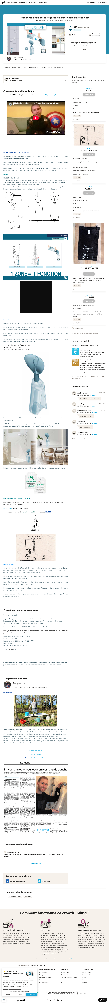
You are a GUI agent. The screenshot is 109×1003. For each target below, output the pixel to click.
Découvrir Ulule (86, 972)
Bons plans (42, 975)
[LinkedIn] (58, 1000)
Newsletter (85, 982)
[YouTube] (61, 1000)
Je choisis (19, 994)
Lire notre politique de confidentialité (12, 989)
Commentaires (59, 68)
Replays (41, 985)
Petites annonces (44, 982)
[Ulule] (29, 1000)
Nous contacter (86, 975)
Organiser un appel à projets (69, 977)
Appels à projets (65, 972)
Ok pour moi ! (31, 994)
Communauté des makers (47, 969)
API (62, 982)
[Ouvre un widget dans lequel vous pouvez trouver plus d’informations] (102, 1000)
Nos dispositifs (65, 980)
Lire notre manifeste (85, 993)
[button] (4, 1000)
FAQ (25, 68)
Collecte (7, 68)
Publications (33, 68)
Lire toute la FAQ (35, 864)
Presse (84, 980)
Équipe (84, 977)
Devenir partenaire (66, 975)
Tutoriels (41, 980)
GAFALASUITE (8, 508)
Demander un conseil (45, 977)
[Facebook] (47, 1000)
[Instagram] (54, 1000)
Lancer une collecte (12, 2)
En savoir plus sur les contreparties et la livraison (85, 333)
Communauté (23, 2)
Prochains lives (43, 972)
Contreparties (16, 68)
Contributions (46, 68)
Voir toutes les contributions (79, 439)
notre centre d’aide (67, 959)
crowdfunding (7, 937)
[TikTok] (50, 1000)
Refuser (8, 994)
